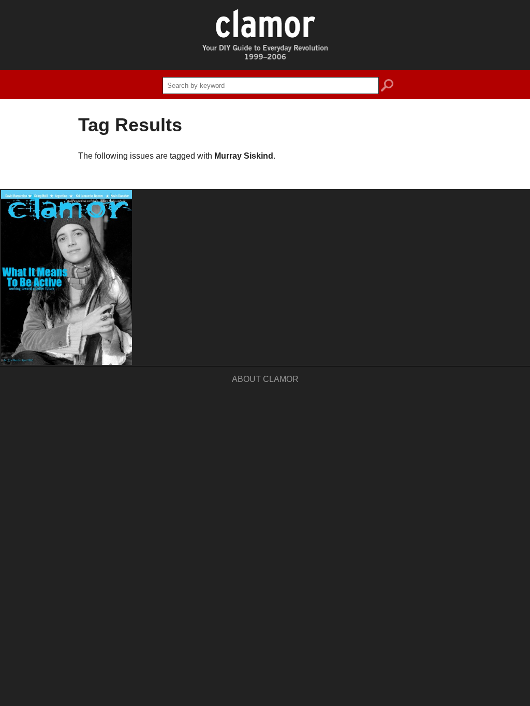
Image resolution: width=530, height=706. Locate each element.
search (387, 87)
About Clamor (265, 379)
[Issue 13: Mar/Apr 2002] (66, 277)
